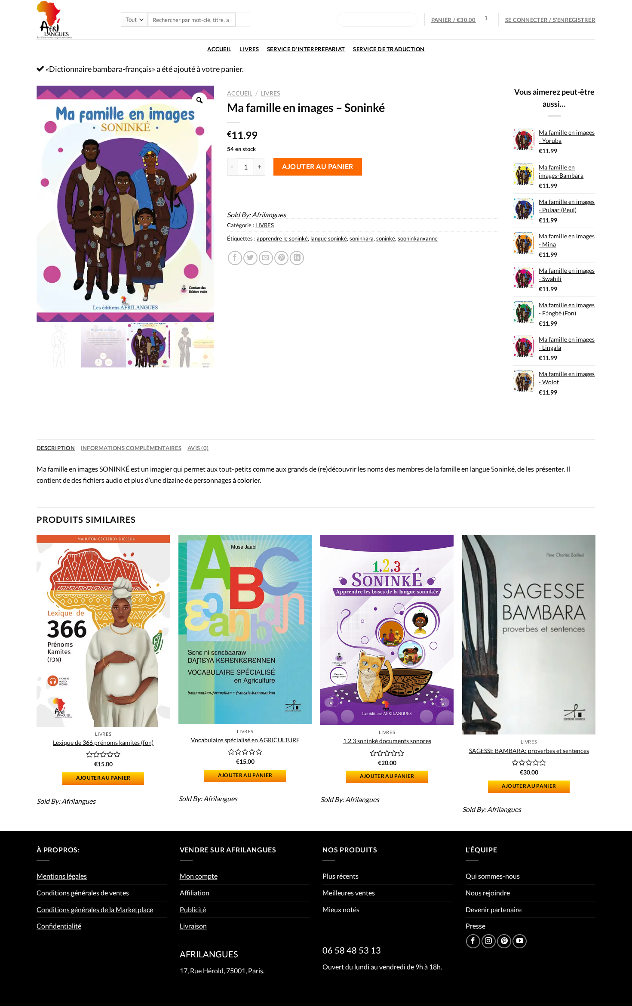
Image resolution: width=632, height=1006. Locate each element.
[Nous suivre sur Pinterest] (504, 941)
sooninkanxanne (418, 238)
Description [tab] (56, 447)
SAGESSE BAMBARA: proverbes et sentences (529, 750)
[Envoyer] (243, 19)
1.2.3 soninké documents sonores (387, 740)
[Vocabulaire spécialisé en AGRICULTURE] (245, 629)
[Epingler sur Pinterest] (281, 258)
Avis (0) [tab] (198, 447)
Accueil (219, 49)
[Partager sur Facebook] (235, 258)
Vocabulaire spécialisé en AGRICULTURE (245, 740)
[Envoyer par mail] (266, 258)
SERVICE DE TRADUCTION (388, 49)
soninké (385, 238)
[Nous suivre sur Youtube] (519, 941)
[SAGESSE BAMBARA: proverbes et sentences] (528, 634)
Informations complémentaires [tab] (131, 447)
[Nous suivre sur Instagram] (489, 941)
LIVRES (249, 49)
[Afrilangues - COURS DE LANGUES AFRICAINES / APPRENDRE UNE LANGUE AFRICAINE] (72, 19)
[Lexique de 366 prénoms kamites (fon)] (103, 631)
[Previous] (37, 682)
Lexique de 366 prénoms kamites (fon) (103, 742)
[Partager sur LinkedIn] (297, 258)
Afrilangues (269, 214)
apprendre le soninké (282, 238)
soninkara (362, 238)
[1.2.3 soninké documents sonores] (387, 630)
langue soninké (328, 238)
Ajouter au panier (317, 166)
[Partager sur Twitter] (250, 258)
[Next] (595, 682)
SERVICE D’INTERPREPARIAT (306, 49)
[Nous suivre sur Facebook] (473, 941)
